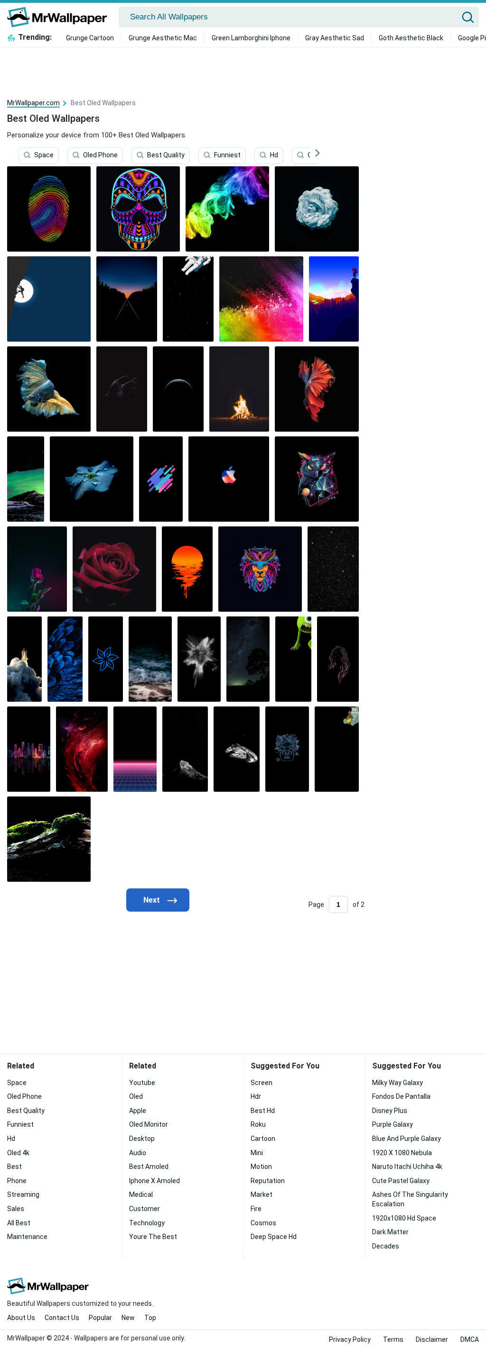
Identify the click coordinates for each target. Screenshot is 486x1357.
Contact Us (62, 1317)
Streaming (23, 1194)
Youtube (142, 1082)
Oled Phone (100, 155)
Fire (256, 1208)
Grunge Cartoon (90, 38)
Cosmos (263, 1223)
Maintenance (27, 1236)
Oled (136, 1096)
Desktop (142, 1138)
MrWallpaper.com (33, 103)
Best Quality (166, 155)
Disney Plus (389, 1110)
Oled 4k (18, 1153)
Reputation (268, 1181)
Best (14, 1166)
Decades (385, 1246)
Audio (137, 1153)
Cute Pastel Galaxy (401, 1181)
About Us (21, 1317)
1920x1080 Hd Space (404, 1218)
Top (150, 1317)
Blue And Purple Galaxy (406, 1138)
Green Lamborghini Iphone (251, 38)
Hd (274, 155)
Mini (257, 1153)
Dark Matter (390, 1232)
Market (261, 1194)
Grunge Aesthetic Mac (163, 38)
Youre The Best (153, 1236)
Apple (137, 1110)
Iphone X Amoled (154, 1181)
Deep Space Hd (274, 1236)
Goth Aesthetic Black (411, 38)
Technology (147, 1223)
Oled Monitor (148, 1124)
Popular (100, 1317)
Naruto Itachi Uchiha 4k (407, 1166)
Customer (144, 1208)
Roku (258, 1124)
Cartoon (263, 1138)
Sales (15, 1208)
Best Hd (263, 1110)
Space (44, 155)
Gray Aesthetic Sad (334, 38)
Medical (141, 1194)
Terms (393, 1339)
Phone (17, 1181)
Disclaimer (432, 1339)
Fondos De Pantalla (401, 1096)
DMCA (469, 1339)
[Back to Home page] (60, 17)
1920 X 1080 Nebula (402, 1153)
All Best (18, 1223)
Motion (261, 1166)
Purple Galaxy (392, 1124)
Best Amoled (148, 1166)
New (128, 1317)
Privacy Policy (350, 1339)
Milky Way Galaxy (397, 1082)
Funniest (227, 155)
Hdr (256, 1096)
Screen (261, 1082)
